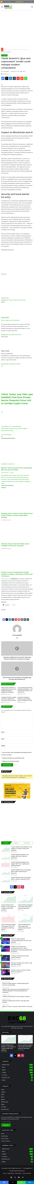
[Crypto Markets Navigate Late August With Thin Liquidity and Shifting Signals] (5, 864)
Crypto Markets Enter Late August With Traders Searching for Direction (21, 871)
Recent (6, 843)
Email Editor (17, 364)
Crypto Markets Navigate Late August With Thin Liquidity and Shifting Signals (20, 863)
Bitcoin (4, 1069)
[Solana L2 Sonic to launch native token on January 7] (5, 972)
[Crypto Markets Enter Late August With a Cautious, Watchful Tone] (5, 880)
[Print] (28, 619)
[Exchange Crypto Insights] (8, 6)
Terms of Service (5, 1141)
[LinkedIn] (10, 619)
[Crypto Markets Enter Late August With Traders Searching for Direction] (5, 872)
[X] (7, 619)
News (3, 1067)
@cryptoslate (5, 364)
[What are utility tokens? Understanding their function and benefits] (5, 941)
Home (3, 52)
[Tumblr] (13, 619)
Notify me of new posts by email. (11, 761)
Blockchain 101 (6, 1077)
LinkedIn (11, 334)
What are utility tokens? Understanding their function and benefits (21, 940)
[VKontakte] (22, 619)
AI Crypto (8, 52)
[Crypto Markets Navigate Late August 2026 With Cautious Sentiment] (5, 857)
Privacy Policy (4, 1138)
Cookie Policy (4, 1136)
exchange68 (6, 71)
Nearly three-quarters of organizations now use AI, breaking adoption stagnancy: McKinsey (8, 690)
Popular (16, 843)
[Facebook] (4, 619)
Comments (27, 843)
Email (3, 739)
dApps (3, 1080)
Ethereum (27, 1)
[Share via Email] (25, 619)
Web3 (2, 1094)
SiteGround (22, 1170)
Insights (4, 1072)
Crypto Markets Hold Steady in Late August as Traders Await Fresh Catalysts (21, 848)
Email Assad (17, 334)
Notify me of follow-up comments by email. (13, 758)
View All (3, 487)
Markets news (5, 1064)
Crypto (11, 300)
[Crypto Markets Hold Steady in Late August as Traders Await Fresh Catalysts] (5, 849)
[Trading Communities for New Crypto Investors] (5, 958)
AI (7, 300)
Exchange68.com (27, 1168)
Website (3, 745)
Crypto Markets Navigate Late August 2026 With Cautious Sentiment (20, 856)
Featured (15, 300)
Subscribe (6, 1125)
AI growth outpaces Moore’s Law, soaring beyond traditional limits (25, 699)
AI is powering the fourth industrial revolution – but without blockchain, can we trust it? (25, 690)
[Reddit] (19, 619)
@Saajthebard (5, 334)
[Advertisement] (17, 29)
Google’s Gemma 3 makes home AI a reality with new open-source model (8, 699)
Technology (22, 300)
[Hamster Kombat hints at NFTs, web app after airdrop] (5, 965)
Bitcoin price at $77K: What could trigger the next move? (18, 49)
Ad (2, 84)
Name (3, 732)
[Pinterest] (16, 619)
